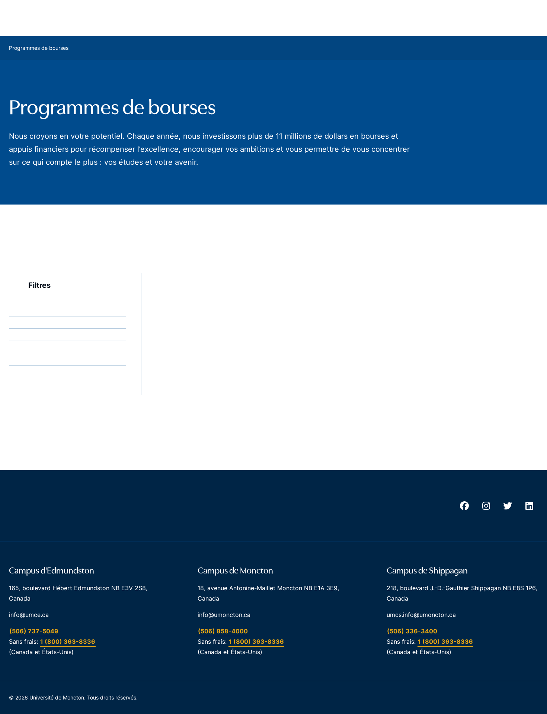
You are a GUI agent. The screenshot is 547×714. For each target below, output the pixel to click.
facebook (464, 506)
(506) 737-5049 (33, 631)
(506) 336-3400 (412, 631)
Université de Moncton (57, 18)
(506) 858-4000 (223, 631)
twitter (507, 506)
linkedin (529, 506)
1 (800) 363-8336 (67, 641)
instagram (486, 506)
